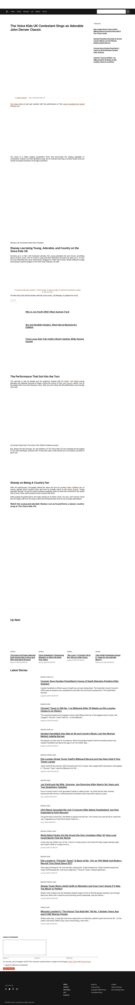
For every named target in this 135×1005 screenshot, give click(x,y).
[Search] (128, 11)
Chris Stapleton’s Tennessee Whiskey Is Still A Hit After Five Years (51, 657)
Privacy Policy (72, 962)
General (12, 651)
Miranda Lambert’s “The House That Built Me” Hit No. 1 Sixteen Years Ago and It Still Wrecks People (80, 912)
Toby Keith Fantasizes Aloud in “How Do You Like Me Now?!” (107, 657)
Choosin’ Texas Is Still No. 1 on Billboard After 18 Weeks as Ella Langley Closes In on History (105, 60)
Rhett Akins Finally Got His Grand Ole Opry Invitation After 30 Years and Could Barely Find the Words (78, 836)
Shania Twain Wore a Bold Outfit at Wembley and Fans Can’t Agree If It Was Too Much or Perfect (80, 887)
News (48, 677)
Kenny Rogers (73, 489)
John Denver (67, 383)
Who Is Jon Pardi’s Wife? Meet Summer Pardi (47, 312)
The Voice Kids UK (17, 104)
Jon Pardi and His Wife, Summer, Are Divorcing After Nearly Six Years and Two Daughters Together (80, 785)
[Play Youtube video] (47, 555)
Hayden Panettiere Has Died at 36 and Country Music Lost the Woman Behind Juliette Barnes (108, 41)
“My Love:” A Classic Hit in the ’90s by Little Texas (79, 656)
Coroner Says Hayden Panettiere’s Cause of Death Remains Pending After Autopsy (106, 50)
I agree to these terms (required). (16, 965)
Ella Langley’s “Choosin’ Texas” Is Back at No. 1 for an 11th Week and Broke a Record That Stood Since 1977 (81, 862)
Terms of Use (85, 962)
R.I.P (52, 677)
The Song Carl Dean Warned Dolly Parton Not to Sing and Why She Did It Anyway (22, 657)
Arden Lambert (22, 98)
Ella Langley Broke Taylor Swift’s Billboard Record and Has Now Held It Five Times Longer (107, 31)
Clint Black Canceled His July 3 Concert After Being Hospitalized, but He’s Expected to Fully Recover (80, 811)
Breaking (43, 677)
